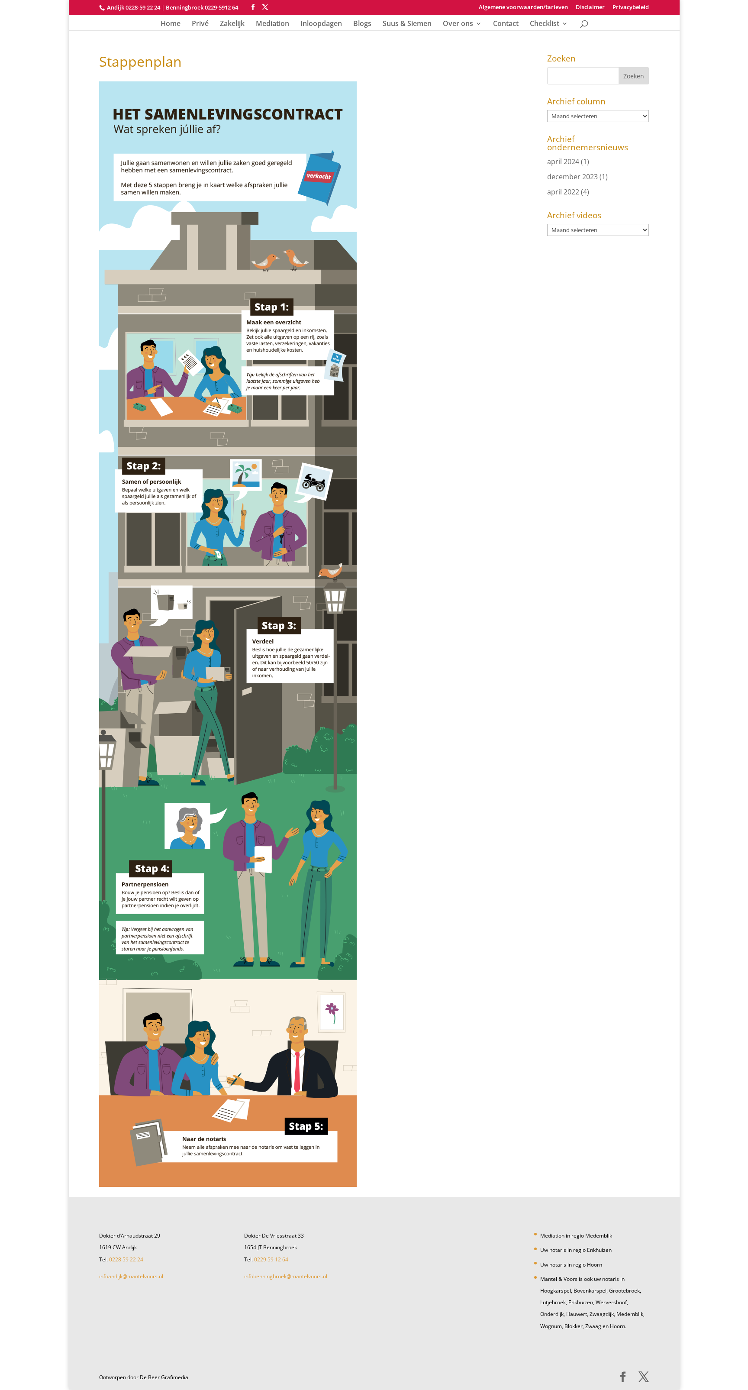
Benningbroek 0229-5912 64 (202, 7)
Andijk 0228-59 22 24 (133, 7)
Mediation (272, 24)
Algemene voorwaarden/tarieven (523, 7)
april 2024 (563, 161)
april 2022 (563, 192)
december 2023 (572, 176)
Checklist (544, 24)
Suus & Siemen (407, 24)
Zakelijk (232, 24)
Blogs (362, 24)
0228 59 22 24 (126, 1259)
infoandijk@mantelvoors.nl (131, 1276)
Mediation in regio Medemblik (576, 1235)
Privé (200, 24)
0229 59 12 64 (271, 1259)
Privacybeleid (631, 7)
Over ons (458, 24)
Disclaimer (590, 7)
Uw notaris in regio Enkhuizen (576, 1250)
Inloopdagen (321, 24)
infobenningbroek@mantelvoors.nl (285, 1276)
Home (171, 24)
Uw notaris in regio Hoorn (571, 1264)
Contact (506, 24)
